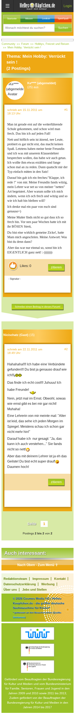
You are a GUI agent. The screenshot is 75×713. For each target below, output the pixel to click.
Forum (25, 43)
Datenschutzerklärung (20, 584)
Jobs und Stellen (34, 589)
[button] (63, 28)
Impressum (40, 578)
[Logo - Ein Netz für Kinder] (37, 633)
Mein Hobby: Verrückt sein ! (24, 47)
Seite (31, 524)
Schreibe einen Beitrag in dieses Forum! (37, 306)
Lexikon (46, 18)
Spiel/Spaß (63, 18)
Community (8, 43)
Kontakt (60, 578)
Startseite (12, 18)
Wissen (29, 18)
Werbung (48, 584)
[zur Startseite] (37, 6)
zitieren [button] (56, 267)
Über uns (10, 589)
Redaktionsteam (15, 578)
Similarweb (19, 617)
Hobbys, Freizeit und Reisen (52, 43)
